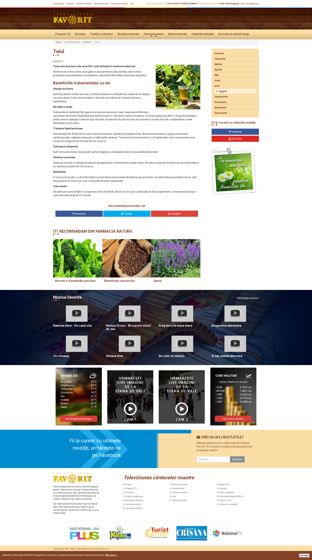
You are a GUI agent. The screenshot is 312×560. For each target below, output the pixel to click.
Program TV (62, 34)
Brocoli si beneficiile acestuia (75, 281)
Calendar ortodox (119, 3)
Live (132, 3)
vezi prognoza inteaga (78, 418)
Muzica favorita (177, 34)
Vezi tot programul (249, 3)
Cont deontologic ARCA (230, 496)
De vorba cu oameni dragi (233, 34)
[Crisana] (191, 533)
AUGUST (87, 42)
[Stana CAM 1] (130, 397)
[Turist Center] (156, 533)
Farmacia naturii (153, 34)
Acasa (59, 42)
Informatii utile (101, 3)
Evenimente (178, 488)
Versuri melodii (84, 3)
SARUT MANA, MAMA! (185, 3)
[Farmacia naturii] (234, 171)
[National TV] (227, 533)
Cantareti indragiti (203, 34)
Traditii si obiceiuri (101, 34)
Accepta (304, 555)
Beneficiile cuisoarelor (119, 281)
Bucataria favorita (128, 34)
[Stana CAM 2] (182, 397)
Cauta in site (225, 500)
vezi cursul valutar (232, 418)
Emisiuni (80, 34)
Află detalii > (111, 555)
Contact (70, 3)
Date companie (226, 492)
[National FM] (120, 533)
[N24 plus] (84, 533)
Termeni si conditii (228, 504)
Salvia (157, 281)
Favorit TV (104, 549)
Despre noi (58, 3)
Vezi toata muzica (247, 298)
